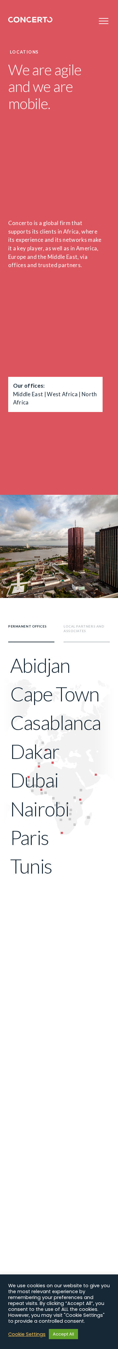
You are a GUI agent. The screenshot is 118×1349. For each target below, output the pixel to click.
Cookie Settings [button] (27, 1334)
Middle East (28, 394)
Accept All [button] (63, 1334)
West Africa (62, 394)
